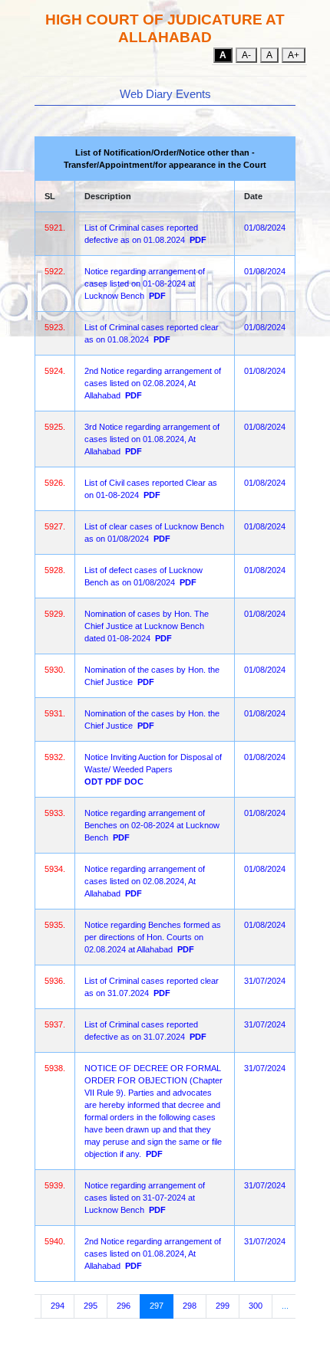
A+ (293, 55)
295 (90, 1305)
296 (123, 1305)
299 (222, 1305)
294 (57, 1305)
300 (255, 1305)
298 (189, 1305)
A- (246, 55)
